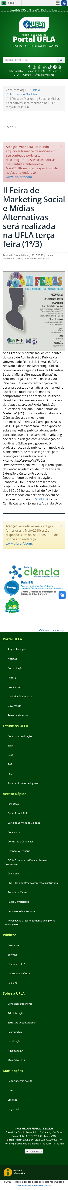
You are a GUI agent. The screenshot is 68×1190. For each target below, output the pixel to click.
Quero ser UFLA (16, 964)
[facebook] (29, 67)
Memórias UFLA (17, 1060)
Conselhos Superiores (20, 1003)
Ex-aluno (13, 983)
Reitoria (12, 677)
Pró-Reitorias (15, 687)
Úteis (10, 1090)
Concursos (14, 832)
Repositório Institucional (21, 911)
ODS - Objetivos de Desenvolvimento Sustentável (27, 862)
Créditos (12, 1099)
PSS (10, 773)
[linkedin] (45, 67)
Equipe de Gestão (36, 71)
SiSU (10, 745)
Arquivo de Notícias (23, 94)
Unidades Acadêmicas (20, 696)
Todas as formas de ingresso (23, 783)
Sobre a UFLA (16, 71)
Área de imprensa (45, 74)
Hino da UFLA (15, 1050)
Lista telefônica (34, 1151)
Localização (14, 1041)
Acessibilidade (18, 9)
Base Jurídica (15, 1032)
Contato (27, 74)
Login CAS (13, 1109)
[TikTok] (50, 67)
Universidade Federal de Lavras (34, 1185)
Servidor (12, 954)
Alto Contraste (37, 9)
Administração (16, 1013)
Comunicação (15, 668)
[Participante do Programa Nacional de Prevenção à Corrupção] (12, 605)
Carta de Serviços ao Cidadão (24, 822)
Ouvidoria (13, 873)
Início (36, 90)
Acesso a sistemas (18, 715)
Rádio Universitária (18, 901)
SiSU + (11, 755)
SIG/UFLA (41, 499)
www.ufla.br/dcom (19, 177)
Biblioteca (13, 804)
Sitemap (53, 9)
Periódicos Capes (17, 892)
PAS (10, 764)
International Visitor (19, 973)
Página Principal (17, 649)
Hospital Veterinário (19, 851)
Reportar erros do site (20, 1081)
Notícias (12, 658)
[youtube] (60, 67)
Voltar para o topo (53, 630)
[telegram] (55, 67)
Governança (14, 706)
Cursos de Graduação (20, 736)
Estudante (13, 945)
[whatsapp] (40, 67)
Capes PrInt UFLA (17, 813)
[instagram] (34, 67)
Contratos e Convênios (20, 841)
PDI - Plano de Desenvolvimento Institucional (33, 883)
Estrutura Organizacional (22, 1022)
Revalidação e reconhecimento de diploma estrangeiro (30, 922)
